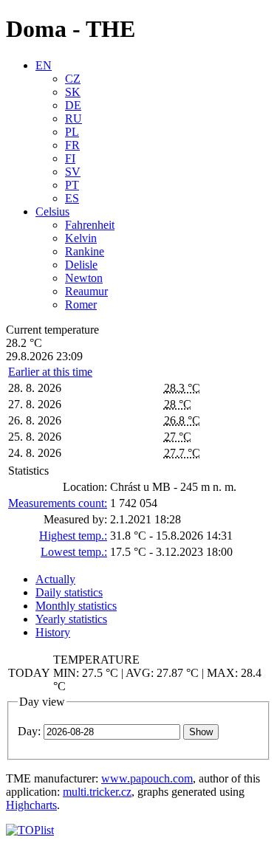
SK (73, 92)
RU (73, 118)
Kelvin (81, 238)
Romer (81, 304)
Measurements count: (57, 503)
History (52, 632)
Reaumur (86, 291)
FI (70, 158)
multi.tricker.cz (97, 791)
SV (73, 171)
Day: (29, 731)
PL (72, 131)
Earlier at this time (50, 371)
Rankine (84, 251)
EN (43, 65)
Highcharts (31, 805)
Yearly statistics (71, 619)
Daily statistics (69, 592)
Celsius (52, 211)
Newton (84, 278)
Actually (55, 579)
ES (72, 198)
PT (72, 185)
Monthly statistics (76, 605)
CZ (73, 78)
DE (73, 105)
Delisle (81, 264)
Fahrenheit (89, 225)
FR (72, 145)
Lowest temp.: (74, 552)
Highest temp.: (73, 535)
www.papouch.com (147, 778)
